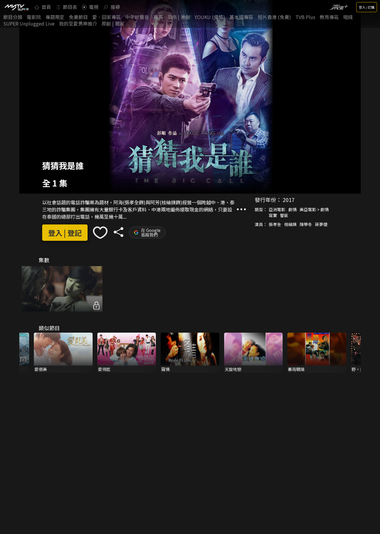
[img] (16, 7)
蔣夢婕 (321, 224)
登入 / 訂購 (366, 7)
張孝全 (275, 224)
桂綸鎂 (290, 224)
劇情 (292, 209)
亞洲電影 (277, 209)
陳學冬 (306, 224)
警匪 (284, 215)
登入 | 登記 (65, 232)
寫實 (273, 215)
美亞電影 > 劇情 (314, 209)
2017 (288, 199)
